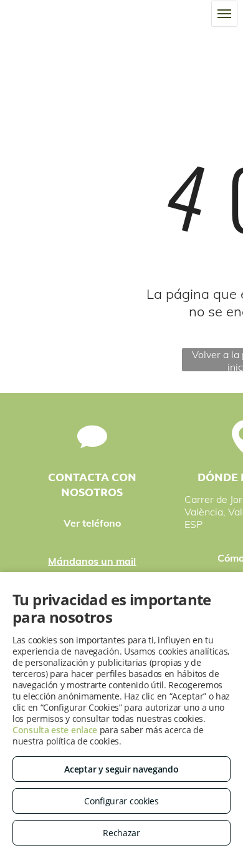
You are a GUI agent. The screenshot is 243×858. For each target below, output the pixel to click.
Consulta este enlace (54, 730)
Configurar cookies (121, 801)
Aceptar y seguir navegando (121, 769)
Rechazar (121, 833)
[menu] (224, 13)
